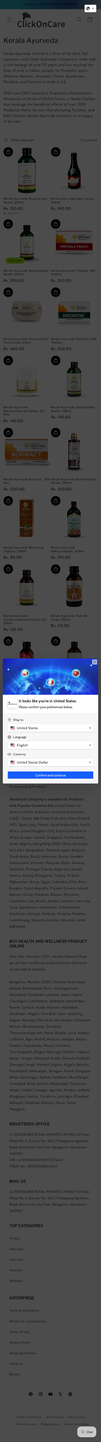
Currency (19, 754)
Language (20, 737)
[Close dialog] (94, 662)
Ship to (18, 720)
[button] (90, 8)
